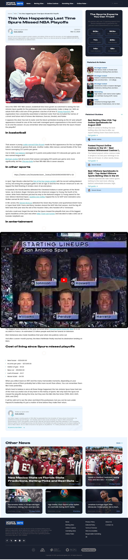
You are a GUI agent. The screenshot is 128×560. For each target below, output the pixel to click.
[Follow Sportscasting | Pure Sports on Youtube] (15, 540)
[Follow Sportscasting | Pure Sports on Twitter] (11, 540)
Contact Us (109, 525)
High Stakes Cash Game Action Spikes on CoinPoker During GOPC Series (63, 506)
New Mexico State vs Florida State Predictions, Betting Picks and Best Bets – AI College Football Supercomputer (42, 480)
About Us (109, 522)
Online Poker (81, 3)
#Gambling (76, 511)
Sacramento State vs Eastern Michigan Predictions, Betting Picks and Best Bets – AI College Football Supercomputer (24, 506)
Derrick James (96, 139)
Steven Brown (96, 165)
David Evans (12, 484)
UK (86, 537)
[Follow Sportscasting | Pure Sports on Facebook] (7, 540)
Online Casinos (52, 3)
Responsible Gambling (93, 534)
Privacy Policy (90, 522)
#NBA (118, 511)
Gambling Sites (67, 3)
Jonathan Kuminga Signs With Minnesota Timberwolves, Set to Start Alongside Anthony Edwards (103, 506)
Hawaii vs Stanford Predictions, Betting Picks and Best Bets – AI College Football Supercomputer (103, 479)
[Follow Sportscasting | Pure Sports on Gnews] (24, 540)
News (28, 3)
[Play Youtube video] (64, 280)
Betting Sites (39, 3)
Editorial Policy (90, 525)
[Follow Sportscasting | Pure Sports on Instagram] (19, 540)
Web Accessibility (91, 531)
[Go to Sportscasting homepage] (15, 4)
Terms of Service (91, 528)
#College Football (74, 484)
